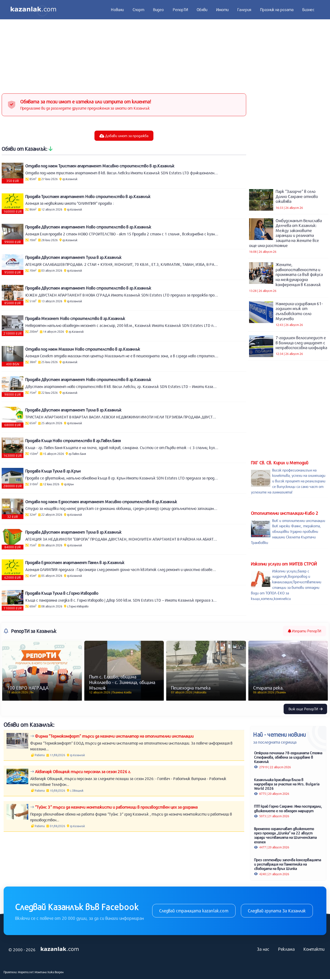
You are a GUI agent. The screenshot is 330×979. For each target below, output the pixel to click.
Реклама (286, 949)
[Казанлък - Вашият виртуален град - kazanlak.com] (33, 9)
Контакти (313, 949)
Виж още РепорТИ (304, 709)
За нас (263, 949)
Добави (126, 136)
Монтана (41, 972)
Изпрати (306, 631)
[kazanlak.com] (59, 949)
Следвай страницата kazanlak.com (194, 910)
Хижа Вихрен (55, 972)
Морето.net (26, 972)
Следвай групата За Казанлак (277, 910)
